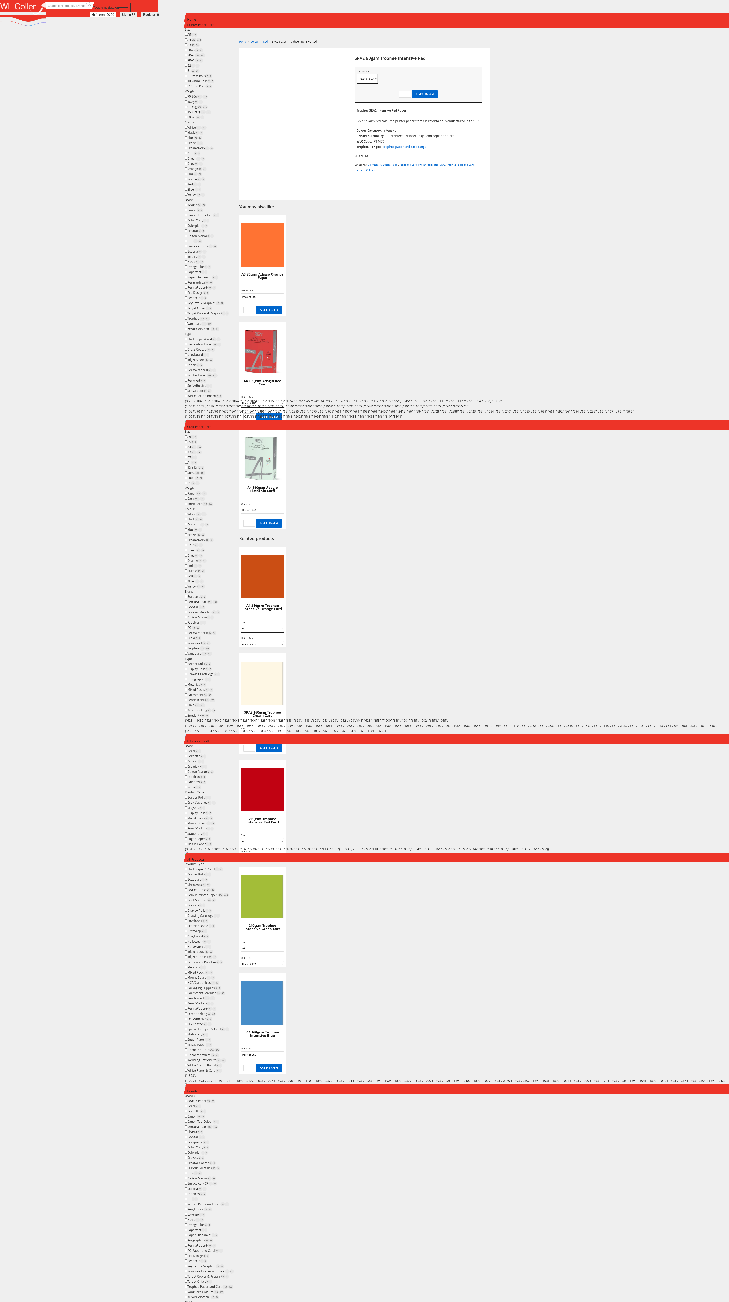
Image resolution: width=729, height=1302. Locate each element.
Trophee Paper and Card (209, 1287)
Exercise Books (200, 926)
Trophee (198, 318)
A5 (191, 34)
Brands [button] (192, 1091)
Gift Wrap (196, 931)
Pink (194, 174)
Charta (194, 1132)
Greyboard (197, 355)
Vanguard (199, 323)
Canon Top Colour (202, 215)
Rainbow (196, 782)
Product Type (194, 792)
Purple (195, 179)
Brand (189, 200)
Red (193, 184)
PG (193, 627)
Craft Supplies (201, 802)
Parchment (199, 695)
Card (195, 498)
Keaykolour (199, 1209)
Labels (194, 365)
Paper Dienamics (202, 277)
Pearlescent (200, 700)
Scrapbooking (201, 710)
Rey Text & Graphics (205, 303)
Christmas (198, 885)
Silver (193, 189)
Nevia (195, 262)
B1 (193, 71)
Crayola (195, 761)
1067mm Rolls (200, 81)
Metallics (196, 684)
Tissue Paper (199, 844)
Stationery (197, 834)
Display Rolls (199, 669)
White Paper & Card (204, 1070)
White (196, 127)
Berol (193, 751)
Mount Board (200, 823)
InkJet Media (199, 360)
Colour (190, 122)
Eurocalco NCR (201, 246)
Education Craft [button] (198, 741)
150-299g (198, 112)
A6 (191, 437)
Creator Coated (201, 1163)
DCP (194, 241)
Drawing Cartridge (203, 674)
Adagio (196, 205)
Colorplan (197, 226)
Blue (194, 138)
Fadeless (196, 622)
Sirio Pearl (198, 643)
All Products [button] (195, 859)
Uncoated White (202, 1055)
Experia (196, 251)
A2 (191, 457)
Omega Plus (198, 267)
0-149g (197, 107)
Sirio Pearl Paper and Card (210, 1271)
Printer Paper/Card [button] (201, 25)
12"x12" (195, 468)
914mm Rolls (199, 86)
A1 (191, 462)
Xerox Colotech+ (202, 329)
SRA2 (195, 55)
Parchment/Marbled (205, 993)
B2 (193, 65)
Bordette (196, 597)
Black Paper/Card (203, 339)
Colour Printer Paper (207, 895)
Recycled (196, 380)
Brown (194, 143)
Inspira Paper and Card (207, 1204)
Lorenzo (195, 1214)
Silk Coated (199, 391)
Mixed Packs (199, 690)
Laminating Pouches (204, 962)
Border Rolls (198, 664)
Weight (190, 91)
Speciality (197, 715)
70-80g (197, 96)
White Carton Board (204, 396)
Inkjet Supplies (201, 957)
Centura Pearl (202, 602)
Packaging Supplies (203, 988)
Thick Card (199, 504)
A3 (193, 45)
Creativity (196, 766)
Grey (194, 163)
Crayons (195, 808)
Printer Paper (202, 375)
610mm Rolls (199, 76)
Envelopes (197, 921)
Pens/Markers (200, 828)
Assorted (197, 524)
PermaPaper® (201, 287)
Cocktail (195, 607)
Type (188, 334)
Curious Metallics (203, 612)
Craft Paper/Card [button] (199, 427)
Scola (193, 638)
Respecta (196, 298)
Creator (195, 231)
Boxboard (197, 879)
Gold (193, 153)
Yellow (195, 194)
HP (192, 1199)
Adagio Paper (200, 1101)
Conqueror (197, 1142)
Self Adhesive (199, 386)
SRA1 (194, 60)
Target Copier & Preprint (207, 313)
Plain (195, 705)
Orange (196, 169)
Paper (196, 493)
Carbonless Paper (203, 344)
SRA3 (194, 50)
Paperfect (197, 272)
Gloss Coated (200, 349)
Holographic (198, 679)
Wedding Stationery (206, 1060)
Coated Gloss (200, 890)
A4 (194, 40)
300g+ (195, 117)
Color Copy (197, 220)
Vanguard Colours (205, 1292)
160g (194, 102)
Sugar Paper (198, 839)
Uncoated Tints (203, 1050)
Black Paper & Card (204, 869)
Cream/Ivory (200, 148)
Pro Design (197, 293)
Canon (194, 210)
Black (194, 133)
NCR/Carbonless (202, 983)
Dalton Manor (200, 236)
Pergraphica (199, 282)
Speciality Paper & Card (207, 1029)
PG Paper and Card (204, 1250)
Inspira (196, 256)
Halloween (198, 941)
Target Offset (199, 308)
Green (195, 158)
